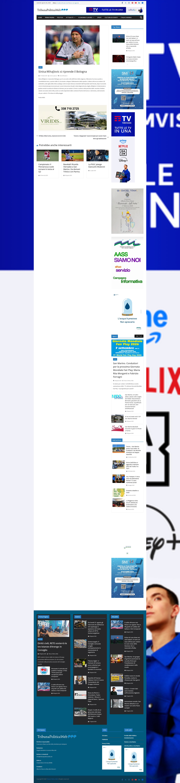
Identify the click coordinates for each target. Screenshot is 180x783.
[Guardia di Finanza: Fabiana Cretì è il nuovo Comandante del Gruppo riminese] (80, 683)
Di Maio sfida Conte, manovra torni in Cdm (52, 136)
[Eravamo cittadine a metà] (118, 492)
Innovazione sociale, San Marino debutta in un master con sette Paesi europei (132, 704)
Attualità (69, 17)
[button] (74, 17)
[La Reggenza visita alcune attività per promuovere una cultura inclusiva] (118, 505)
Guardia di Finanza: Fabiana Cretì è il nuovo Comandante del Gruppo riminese (96, 681)
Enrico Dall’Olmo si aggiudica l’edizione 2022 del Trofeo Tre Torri (132, 465)
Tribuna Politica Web (128, 380)
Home (40, 17)
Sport (99, 17)
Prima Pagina (49, 17)
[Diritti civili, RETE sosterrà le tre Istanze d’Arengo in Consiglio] (118, 55)
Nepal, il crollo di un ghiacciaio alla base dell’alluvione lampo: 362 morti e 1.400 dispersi (95, 714)
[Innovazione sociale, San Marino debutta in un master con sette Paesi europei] (117, 706)
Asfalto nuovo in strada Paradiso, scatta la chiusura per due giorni (132, 678)
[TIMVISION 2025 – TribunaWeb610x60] (114, 8)
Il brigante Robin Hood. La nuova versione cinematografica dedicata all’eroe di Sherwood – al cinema (133, 40)
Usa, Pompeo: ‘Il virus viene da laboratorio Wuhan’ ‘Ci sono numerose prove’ (133, 479)
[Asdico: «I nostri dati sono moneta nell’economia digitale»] (117, 692)
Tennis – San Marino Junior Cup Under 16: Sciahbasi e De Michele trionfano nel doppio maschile (133, 450)
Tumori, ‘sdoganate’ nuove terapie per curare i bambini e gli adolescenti (90, 137)
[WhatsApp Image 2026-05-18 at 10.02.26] (127, 238)
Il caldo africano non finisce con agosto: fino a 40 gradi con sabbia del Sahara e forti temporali (59, 687)
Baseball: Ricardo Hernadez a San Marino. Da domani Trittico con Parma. (71, 168)
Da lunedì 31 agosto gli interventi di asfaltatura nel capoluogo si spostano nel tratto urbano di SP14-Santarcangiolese (96, 628)
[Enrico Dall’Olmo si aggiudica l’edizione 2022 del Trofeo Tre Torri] (118, 466)
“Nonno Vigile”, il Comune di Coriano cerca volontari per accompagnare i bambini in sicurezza (94, 665)
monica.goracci (53, 75)
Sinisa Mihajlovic (63, 75)
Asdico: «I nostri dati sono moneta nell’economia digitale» (132, 691)
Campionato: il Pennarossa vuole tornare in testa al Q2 (46, 168)
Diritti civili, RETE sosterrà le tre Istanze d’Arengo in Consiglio (133, 55)
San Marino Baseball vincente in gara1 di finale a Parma (133, 428)
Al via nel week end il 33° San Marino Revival (133, 417)
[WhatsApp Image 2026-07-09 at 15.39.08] (127, 293)
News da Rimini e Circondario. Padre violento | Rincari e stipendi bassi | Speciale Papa (96, 697)
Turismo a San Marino (130, 742)
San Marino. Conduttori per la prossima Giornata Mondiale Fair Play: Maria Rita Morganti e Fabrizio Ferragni (126, 370)
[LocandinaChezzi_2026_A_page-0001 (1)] (127, 189)
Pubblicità (105, 739)
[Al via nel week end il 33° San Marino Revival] (117, 418)
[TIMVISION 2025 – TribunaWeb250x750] (123, 113)
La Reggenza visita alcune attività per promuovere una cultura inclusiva (132, 503)
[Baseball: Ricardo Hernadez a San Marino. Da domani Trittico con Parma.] (73, 151)
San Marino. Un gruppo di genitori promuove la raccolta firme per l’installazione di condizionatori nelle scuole (132, 662)
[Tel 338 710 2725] (72, 106)
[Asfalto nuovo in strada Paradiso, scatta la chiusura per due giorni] (117, 679)
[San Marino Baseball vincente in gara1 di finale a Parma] (117, 430)
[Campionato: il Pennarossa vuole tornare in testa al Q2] (48, 151)
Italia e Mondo (126, 17)
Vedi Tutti (139, 336)
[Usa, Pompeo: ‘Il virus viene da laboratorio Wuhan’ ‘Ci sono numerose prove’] (118, 480)
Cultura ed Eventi (111, 17)
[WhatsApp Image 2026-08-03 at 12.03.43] (127, 70)
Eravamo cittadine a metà (132, 491)
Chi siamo (104, 735)
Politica (60, 17)
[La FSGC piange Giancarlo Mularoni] (97, 151)
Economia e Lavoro (85, 17)
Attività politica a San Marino (132, 746)
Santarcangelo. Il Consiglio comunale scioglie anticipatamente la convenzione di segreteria (94, 647)
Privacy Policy (106, 743)
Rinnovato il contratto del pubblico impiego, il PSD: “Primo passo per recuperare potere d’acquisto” (59, 672)
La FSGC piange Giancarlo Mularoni (96, 165)
